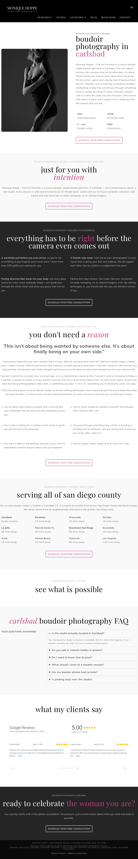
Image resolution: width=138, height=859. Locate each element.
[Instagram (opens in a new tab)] (132, 7)
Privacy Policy (58, 853)
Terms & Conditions (77, 853)
